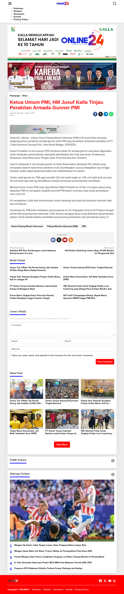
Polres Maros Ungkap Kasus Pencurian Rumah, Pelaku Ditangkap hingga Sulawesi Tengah (32, 296)
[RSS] (70, 239)
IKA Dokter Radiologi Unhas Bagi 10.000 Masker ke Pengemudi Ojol (89, 250)
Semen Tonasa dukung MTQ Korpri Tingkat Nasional (88, 267)
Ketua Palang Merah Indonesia (27, 226)
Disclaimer (59, 589)
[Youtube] (64, 239)
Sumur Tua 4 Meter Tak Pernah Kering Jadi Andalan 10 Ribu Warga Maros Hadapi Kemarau (34, 268)
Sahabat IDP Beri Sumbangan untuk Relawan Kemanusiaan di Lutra (33, 250)
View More (62, 444)
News (12, 115)
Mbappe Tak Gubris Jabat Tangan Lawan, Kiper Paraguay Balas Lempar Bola (50, 545)
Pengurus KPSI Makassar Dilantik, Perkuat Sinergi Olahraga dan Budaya (48, 568)
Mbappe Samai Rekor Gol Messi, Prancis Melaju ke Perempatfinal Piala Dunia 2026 (53, 551)
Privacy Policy (82, 589)
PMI (84, 226)
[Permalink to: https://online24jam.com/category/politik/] (113, 460)
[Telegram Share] (106, 114)
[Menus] (10, 3)
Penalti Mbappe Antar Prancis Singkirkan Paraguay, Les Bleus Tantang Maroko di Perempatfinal (59, 557)
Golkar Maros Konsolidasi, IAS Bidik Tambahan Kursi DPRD (88, 278)
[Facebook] (53, 239)
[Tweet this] (100, 114)
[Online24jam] (62, 3)
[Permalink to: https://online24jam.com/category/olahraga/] (113, 474)
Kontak (69, 589)
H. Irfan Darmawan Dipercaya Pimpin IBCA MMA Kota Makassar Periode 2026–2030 (53, 562)
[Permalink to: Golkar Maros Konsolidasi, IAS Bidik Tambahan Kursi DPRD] (26, 419)
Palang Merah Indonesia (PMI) (62, 226)
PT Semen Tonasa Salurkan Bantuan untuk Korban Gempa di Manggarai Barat (33, 287)
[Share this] (95, 114)
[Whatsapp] (111, 114)
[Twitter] (59, 239)
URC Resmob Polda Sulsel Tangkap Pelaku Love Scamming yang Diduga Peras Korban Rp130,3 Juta (87, 287)
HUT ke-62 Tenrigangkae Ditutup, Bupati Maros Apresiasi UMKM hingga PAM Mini (85, 296)
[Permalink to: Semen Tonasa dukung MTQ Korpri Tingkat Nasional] (62, 388)
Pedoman (36, 589)
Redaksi (47, 589)
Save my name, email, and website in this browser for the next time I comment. (52, 355)
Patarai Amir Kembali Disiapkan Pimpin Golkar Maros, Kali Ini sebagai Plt (35, 278)
